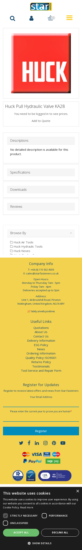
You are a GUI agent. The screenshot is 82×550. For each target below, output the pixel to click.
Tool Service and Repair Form (41, 370)
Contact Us (41, 336)
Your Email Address (41, 397)
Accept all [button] (21, 532)
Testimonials (41, 366)
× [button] (77, 491)
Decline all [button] (60, 532)
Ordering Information (41, 353)
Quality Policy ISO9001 (41, 358)
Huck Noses (21, 251)
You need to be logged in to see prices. (41, 114)
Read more (26, 507)
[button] (41, 543)
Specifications (20, 172)
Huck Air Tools (23, 242)
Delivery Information (41, 340)
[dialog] (41, 518)
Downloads (18, 190)
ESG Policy (41, 345)
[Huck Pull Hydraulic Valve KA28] (41, 63)
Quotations (41, 328)
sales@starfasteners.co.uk (42, 273)
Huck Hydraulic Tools (28, 246)
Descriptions (19, 141)
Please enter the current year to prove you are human (41, 411)
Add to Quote (41, 121)
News (41, 349)
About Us (41, 332)
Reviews (16, 207)
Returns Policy (41, 362)
